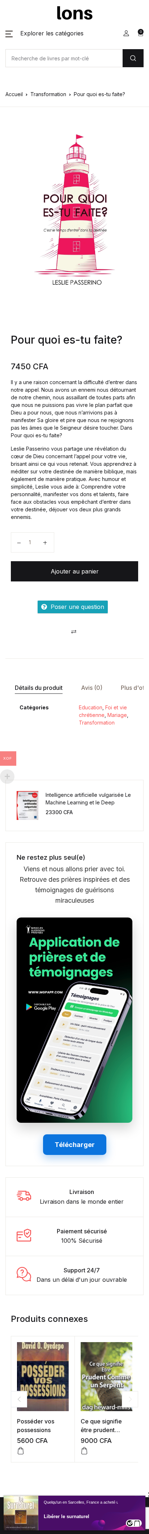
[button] (44, 33)
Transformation (48, 94)
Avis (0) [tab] (91, 687)
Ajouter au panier (75, 571)
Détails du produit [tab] (39, 687)
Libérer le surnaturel (66, 1516)
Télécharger (75, 1144)
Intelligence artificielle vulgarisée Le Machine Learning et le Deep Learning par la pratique (88, 802)
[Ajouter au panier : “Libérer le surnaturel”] (137, 1523)
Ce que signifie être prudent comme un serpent (106, 1430)
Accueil (14, 94)
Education (90, 707)
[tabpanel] (74, 208)
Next (130, 1399)
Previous (19, 1399)
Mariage (117, 715)
